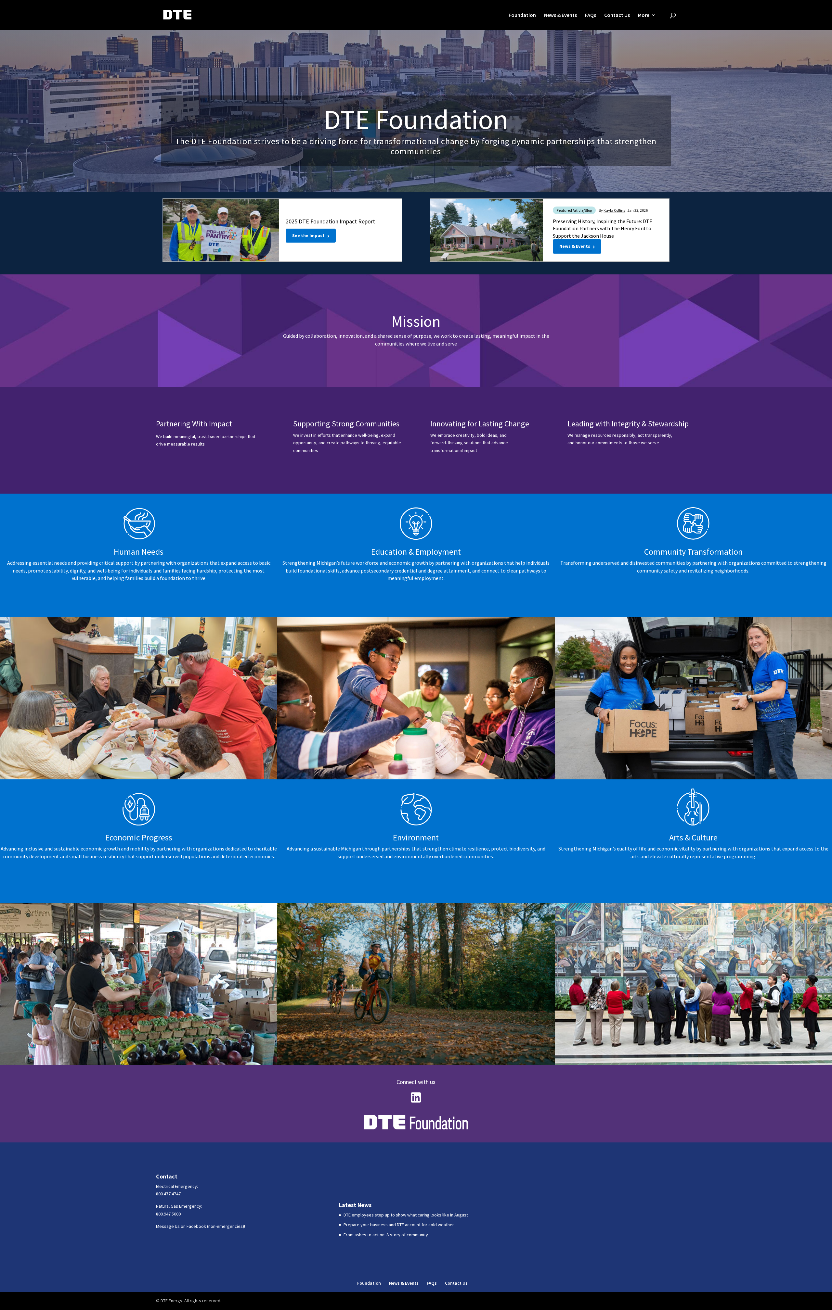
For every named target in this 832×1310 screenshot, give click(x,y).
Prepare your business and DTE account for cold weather (399, 1225)
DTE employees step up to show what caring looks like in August (406, 1215)
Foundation (522, 15)
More (643, 15)
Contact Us (617, 15)
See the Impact (310, 235)
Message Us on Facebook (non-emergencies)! (200, 1226)
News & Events (560, 15)
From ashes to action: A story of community (386, 1235)
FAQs (590, 15)
